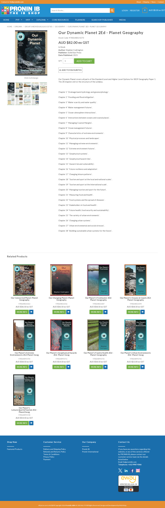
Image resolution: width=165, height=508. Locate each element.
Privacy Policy (48, 457)
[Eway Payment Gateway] (128, 483)
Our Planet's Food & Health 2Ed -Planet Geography (98, 354)
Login (125, 10)
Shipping (146, 2)
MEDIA (122, 20)
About (139, 2)
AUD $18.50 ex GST (98, 307)
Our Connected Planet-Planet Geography (24, 299)
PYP (17, 20)
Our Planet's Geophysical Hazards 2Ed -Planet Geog (61, 354)
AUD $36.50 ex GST (24, 307)
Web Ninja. (123, 505)
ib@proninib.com (16, 2)
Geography (60, 27)
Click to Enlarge (31, 78)
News (154, 2)
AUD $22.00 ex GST (135, 362)
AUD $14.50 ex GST (61, 362)
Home (6, 20)
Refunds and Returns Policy (54, 452)
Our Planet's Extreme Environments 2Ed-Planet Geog (24, 354)
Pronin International (90, 452)
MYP (28, 20)
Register (134, 10)
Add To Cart (31, 312)
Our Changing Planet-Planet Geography (61, 299)
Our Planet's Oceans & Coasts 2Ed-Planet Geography (135, 299)
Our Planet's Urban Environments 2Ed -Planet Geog (136, 354)
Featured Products (14, 449)
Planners (80, 20)
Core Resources (60, 20)
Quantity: (60, 60)
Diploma (41, 20)
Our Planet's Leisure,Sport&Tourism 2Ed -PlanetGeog (24, 410)
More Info (22, 312)
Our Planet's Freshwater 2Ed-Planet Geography (98, 299)
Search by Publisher (102, 20)
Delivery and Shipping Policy (54, 449)
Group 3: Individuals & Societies (38, 27)
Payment (47, 459)
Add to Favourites (71, 70)
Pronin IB (86, 449)
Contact (161, 2)
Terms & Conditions (51, 454)
